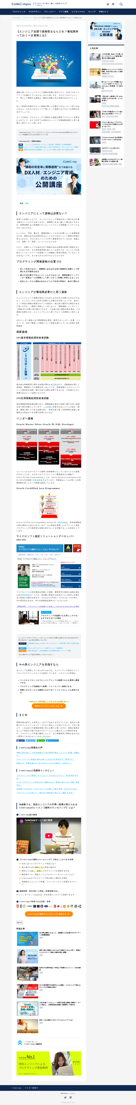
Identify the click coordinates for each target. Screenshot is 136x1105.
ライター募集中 (31, 1088)
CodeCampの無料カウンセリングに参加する (47, 914)
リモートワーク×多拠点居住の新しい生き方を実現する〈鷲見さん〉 (45, 759)
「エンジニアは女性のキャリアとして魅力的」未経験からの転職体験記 (48, 144)
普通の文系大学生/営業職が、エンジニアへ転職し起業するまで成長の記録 (48, 149)
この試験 (47, 407)
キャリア (92, 12)
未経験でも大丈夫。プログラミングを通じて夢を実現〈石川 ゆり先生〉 (47, 789)
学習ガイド (104, 12)
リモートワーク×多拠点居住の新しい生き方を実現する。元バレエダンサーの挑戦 (51, 147)
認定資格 (62, 522)
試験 (55, 384)
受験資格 (37, 480)
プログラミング (19, 12)
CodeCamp (17, 1088)
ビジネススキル (78, 12)
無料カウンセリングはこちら (47, 706)
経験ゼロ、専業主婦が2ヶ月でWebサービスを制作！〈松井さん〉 (44, 763)
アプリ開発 (64, 12)
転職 (20, 922)
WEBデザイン (35, 12)
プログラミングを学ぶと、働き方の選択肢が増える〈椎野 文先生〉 (45, 793)
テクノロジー (50, 12)
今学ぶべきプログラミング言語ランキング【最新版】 (45, 648)
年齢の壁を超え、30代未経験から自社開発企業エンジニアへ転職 (49, 651)
